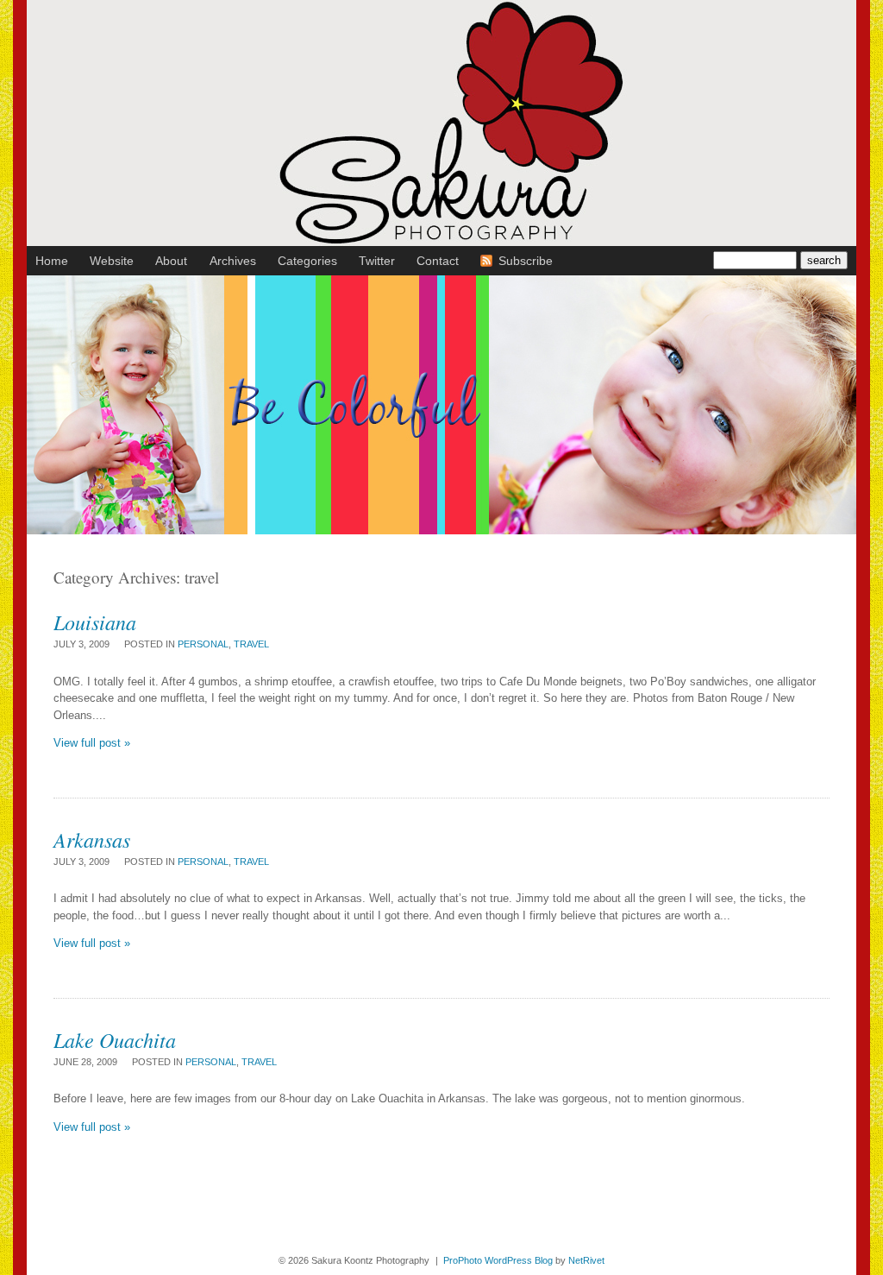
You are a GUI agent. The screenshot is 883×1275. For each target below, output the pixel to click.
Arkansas (91, 839)
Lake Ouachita (114, 1039)
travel (251, 644)
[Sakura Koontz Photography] (441, 241)
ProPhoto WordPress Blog (498, 1260)
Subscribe (525, 261)
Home (51, 261)
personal (203, 644)
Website (112, 261)
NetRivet (586, 1260)
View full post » (91, 742)
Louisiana (94, 621)
